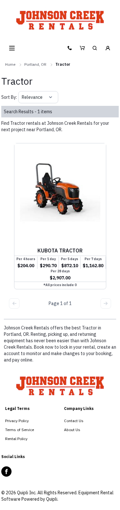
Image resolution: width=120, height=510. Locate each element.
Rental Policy (16, 438)
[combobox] (22, 97)
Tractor (62, 64)
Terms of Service (19, 429)
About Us (72, 429)
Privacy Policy (17, 420)
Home (10, 64)
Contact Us (74, 420)
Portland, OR (35, 64)
